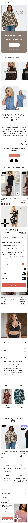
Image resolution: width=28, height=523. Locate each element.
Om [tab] (23, 237)
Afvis (14, 290)
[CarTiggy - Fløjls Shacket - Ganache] (21, 454)
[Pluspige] (7, 2)
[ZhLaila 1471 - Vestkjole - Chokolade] (21, 305)
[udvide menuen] (2, 2)
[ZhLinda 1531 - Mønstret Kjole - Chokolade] (22, 204)
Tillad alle (14, 285)
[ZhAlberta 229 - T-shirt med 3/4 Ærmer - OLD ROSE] (7, 206)
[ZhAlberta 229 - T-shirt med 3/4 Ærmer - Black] (5, 206)
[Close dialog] (26, 504)
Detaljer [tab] (14, 237)
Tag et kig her (14, 46)
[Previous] (9, 51)
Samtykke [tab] (5, 237)
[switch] (24, 269)
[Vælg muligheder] (17, 195)
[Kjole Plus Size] (6, 394)
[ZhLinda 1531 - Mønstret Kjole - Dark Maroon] (24, 204)
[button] (25, 2)
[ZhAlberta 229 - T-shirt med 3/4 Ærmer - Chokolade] (2, 206)
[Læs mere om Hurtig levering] (7, 463)
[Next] (18, 51)
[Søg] (21, 2)
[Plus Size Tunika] (19, 394)
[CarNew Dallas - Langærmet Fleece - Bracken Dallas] (2, 456)
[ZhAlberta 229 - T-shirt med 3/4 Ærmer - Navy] (9, 206)
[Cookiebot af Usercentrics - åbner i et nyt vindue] (19, 233)
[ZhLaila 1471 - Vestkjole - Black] (24, 305)
